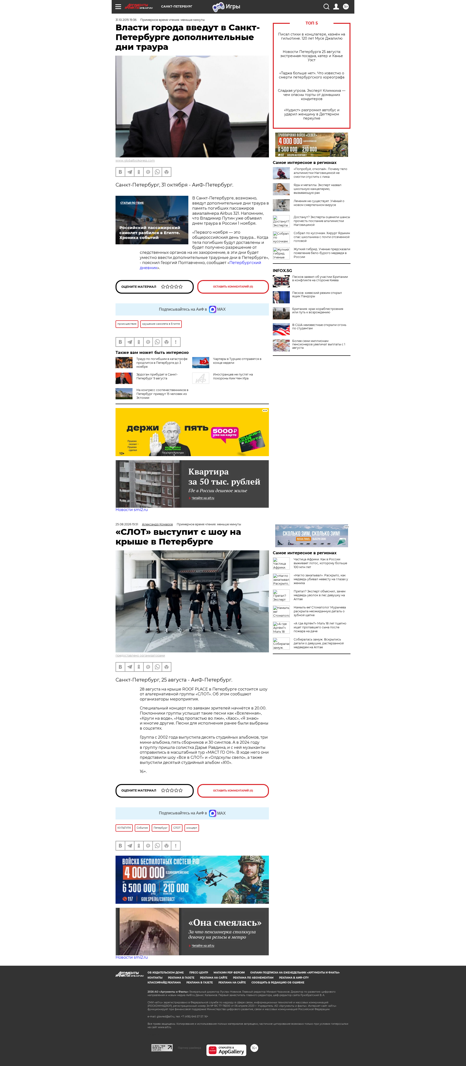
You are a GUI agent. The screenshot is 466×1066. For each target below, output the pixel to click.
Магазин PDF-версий (229, 972)
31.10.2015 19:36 (126, 20)
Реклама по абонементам (253, 977)
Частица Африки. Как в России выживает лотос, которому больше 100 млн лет (320, 563)
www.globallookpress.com (135, 160)
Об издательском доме (166, 972)
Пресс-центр (198, 972)
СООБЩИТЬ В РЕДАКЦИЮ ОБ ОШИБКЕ (277, 982)
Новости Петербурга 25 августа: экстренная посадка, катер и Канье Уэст (311, 56)
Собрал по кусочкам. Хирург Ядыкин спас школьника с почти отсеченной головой (322, 237)
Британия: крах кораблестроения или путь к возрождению (317, 310)
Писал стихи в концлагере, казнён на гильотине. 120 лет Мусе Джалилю (311, 36)
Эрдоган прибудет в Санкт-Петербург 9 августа (157, 376)
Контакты (155, 977)
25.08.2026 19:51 (127, 524)
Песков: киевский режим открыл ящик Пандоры (317, 294)
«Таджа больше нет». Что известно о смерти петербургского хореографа (311, 75)
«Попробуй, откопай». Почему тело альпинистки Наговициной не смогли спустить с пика (320, 173)
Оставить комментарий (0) (233, 286)
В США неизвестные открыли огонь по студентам (319, 326)
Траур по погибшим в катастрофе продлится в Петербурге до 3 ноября (161, 362)
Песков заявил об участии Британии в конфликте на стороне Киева (320, 278)
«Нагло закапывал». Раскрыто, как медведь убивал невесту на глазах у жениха (321, 579)
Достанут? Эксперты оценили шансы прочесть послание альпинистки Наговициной (322, 221)
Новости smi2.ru (132, 509)
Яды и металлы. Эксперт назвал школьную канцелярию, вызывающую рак (317, 189)
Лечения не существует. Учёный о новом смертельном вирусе (319, 203)
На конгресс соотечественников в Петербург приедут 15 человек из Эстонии (162, 394)
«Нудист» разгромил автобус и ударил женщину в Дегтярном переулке (312, 114)
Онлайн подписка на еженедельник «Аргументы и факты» (295, 972)
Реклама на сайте (213, 977)
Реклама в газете (181, 977)
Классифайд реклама (164, 982)
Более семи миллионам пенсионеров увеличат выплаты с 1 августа (318, 344)
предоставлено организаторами (140, 655)
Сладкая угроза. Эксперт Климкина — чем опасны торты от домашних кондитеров (311, 95)
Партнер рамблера (189, 1047)
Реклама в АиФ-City (294, 977)
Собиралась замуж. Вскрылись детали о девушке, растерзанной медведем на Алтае (319, 643)
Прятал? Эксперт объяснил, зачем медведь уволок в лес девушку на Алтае (319, 595)
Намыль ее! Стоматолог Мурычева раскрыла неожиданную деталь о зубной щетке (320, 611)
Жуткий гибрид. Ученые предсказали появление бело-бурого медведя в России (322, 253)
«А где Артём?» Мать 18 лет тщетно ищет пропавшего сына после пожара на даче (320, 627)
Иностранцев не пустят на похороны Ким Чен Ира (233, 376)
